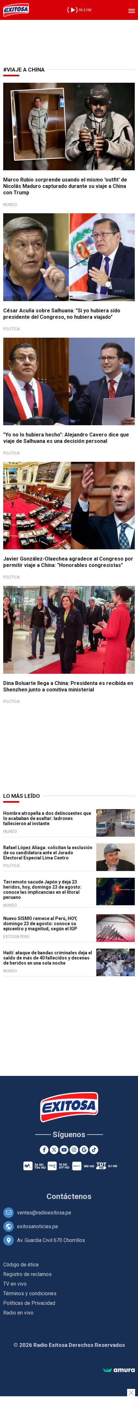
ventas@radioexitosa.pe (44, 1213)
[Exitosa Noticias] (16, 10)
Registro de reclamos (27, 1274)
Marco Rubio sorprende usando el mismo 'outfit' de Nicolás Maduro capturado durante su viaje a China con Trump (65, 186)
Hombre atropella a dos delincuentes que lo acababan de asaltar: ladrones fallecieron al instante (47, 818)
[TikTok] (94, 1149)
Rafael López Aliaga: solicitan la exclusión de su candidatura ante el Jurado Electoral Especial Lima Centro (47, 852)
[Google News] (84, 1149)
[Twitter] (54, 1149)
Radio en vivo (18, 1313)
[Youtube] (64, 1149)
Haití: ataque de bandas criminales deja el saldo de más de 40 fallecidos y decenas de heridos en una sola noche (47, 958)
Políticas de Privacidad (29, 1303)
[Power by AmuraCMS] (119, 1370)
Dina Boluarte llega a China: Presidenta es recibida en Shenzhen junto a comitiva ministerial (68, 686)
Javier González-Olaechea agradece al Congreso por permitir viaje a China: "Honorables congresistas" (68, 562)
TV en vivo (15, 1284)
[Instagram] (74, 1149)
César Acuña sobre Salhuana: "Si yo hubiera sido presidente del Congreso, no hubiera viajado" (61, 314)
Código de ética (21, 1265)
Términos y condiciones (29, 1293)
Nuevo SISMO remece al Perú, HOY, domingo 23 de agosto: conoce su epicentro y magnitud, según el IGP (40, 923)
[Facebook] (44, 1149)
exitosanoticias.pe (37, 1226)
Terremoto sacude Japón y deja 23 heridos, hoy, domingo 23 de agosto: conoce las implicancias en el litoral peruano (42, 889)
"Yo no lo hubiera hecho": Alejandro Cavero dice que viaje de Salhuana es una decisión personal (66, 438)
